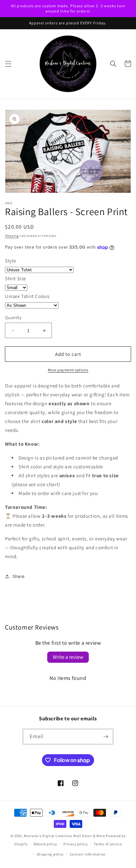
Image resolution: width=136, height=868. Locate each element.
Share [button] (19, 576)
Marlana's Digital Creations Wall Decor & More (64, 835)
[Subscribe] (105, 736)
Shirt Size (15, 278)
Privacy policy (75, 844)
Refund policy (45, 844)
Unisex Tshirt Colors (27, 296)
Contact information (88, 854)
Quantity (13, 317)
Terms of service (107, 844)
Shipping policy (50, 854)
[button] (8, 64)
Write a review (68, 657)
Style (10, 261)
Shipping (12, 236)
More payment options (68, 369)
